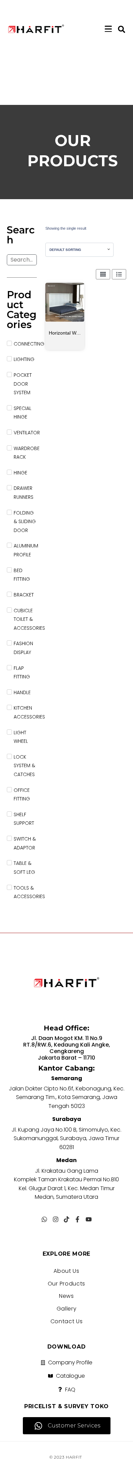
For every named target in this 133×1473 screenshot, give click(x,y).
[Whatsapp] (44, 1219)
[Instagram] (55, 1219)
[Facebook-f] (77, 1219)
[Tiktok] (66, 1219)
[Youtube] (88, 1219)
